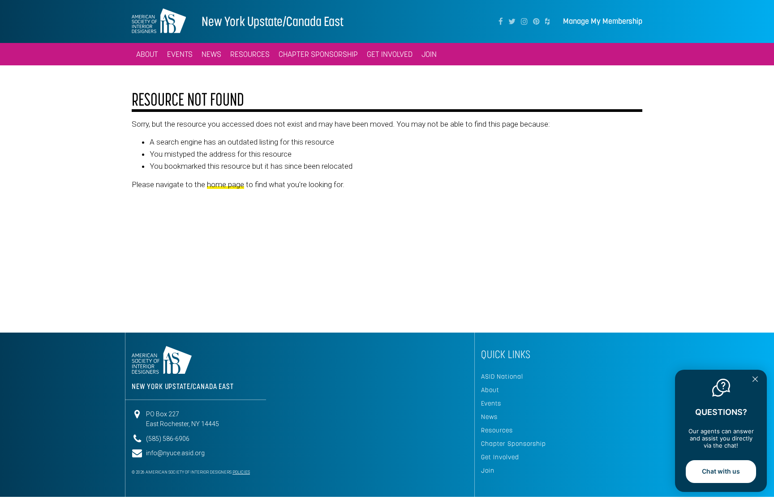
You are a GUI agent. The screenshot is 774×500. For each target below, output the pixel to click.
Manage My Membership (602, 21)
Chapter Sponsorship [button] (318, 54)
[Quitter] (755, 380)
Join (487, 470)
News (489, 417)
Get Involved (500, 457)
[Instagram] (524, 21)
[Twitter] (512, 21)
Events (491, 403)
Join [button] (429, 54)
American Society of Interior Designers (159, 20)
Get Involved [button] (390, 54)
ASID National (502, 376)
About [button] (147, 54)
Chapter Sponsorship (513, 444)
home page (225, 184)
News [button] (211, 54)
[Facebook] (501, 21)
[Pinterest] (536, 21)
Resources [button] (250, 54)
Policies (241, 472)
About (490, 390)
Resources (497, 430)
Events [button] (180, 54)
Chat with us (721, 471)
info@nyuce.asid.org (175, 453)
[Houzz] (547, 21)
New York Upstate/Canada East (273, 21)
